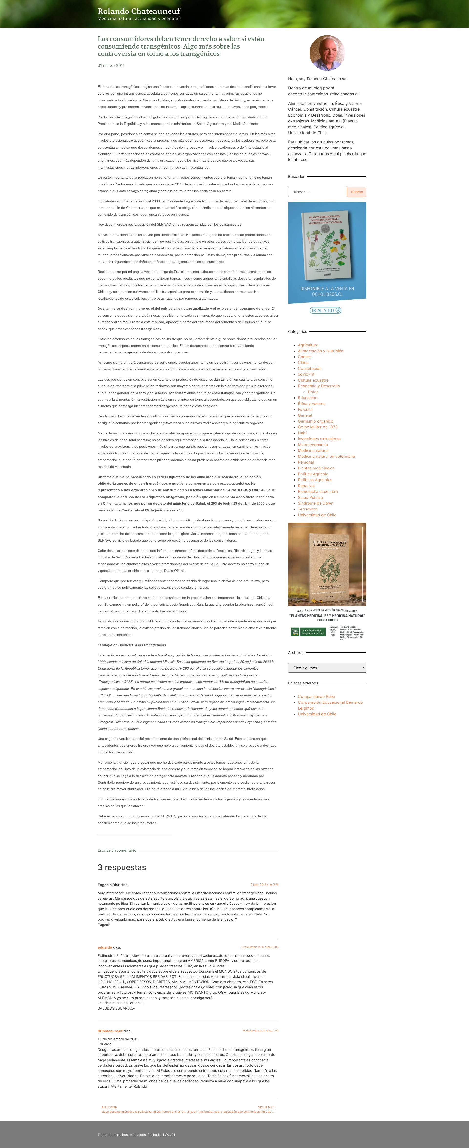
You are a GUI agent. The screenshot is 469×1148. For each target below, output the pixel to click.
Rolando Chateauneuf (139, 11)
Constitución (309, 368)
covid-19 (306, 374)
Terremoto (307, 509)
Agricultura (308, 344)
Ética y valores (311, 403)
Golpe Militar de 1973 (318, 427)
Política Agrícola (313, 473)
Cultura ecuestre (313, 380)
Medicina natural (313, 450)
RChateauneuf (110, 1031)
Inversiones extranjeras (319, 438)
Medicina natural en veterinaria (326, 456)
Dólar (313, 391)
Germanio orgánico (315, 421)
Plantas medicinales (316, 468)
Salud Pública (310, 497)
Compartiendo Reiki (316, 696)
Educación (307, 397)
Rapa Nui (306, 485)
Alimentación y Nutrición (320, 350)
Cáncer (304, 356)
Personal (306, 462)
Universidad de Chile (317, 514)
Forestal (305, 409)
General (305, 415)
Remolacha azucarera (318, 491)
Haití (302, 432)
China (303, 362)
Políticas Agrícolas (315, 479)
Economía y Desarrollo (319, 385)
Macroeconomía (313, 444)
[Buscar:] (317, 192)
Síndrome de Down (315, 503)
